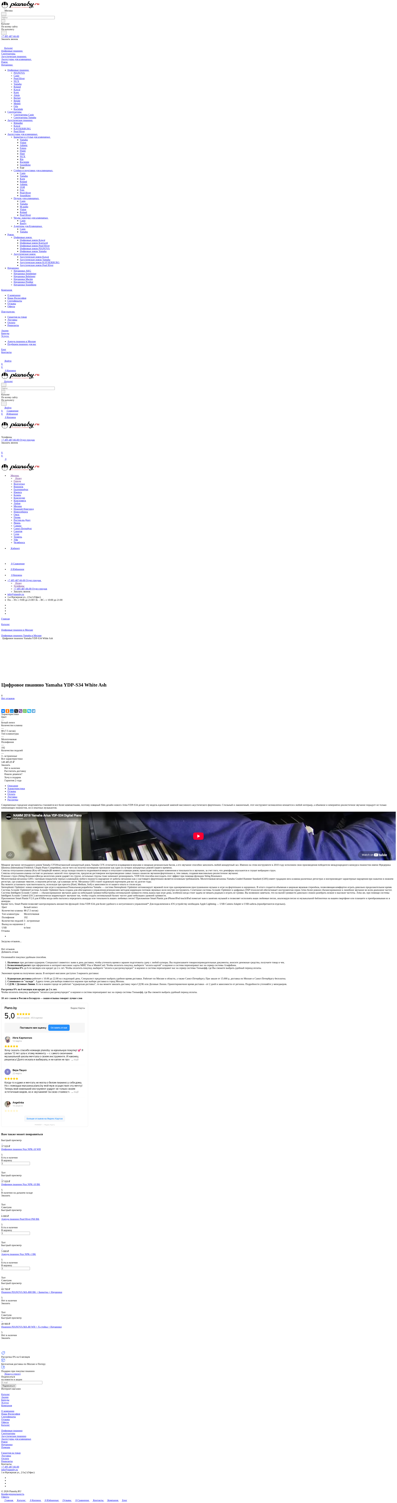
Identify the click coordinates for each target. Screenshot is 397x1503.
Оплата (11, 322)
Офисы (11, 306)
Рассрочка (12, 799)
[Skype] (29, 711)
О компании (13, 295)
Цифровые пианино (11, 1430)
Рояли (4, 1441)
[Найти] (4, 33)
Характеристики (16, 788)
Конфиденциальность (12, 1494)
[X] (16, 711)
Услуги (5, 1402)
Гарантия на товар (17, 317)
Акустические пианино (13, 1436)
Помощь (5, 1447)
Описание (12, 785)
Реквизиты (13, 325)
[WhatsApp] (25, 711)
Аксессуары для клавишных (16, 1439)
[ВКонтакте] (3, 711)
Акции (5, 1397)
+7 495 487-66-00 (10, 36)
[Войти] (2, 449)
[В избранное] (2, 701)
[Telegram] (33, 711)
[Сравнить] (2, 704)
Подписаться (8, 1386)
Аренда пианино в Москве (21, 341)
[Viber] (20, 711)
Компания (6, 1405)
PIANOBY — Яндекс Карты (45, 1125)
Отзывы (11, 303)
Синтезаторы (8, 1433)
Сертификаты (14, 301)
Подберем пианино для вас (21, 344)
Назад (18, 478)
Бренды (5, 1400)
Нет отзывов (8, 698)
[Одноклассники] (7, 711)
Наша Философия (16, 298)
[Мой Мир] (12, 711)
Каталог (5, 1394)
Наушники (7, 1444)
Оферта (5, 1497)
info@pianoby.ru (15, 594)
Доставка (12, 319)
